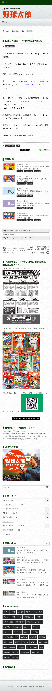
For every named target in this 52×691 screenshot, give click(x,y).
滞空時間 (12, 647)
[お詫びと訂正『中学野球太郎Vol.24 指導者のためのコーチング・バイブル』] (9, 206)
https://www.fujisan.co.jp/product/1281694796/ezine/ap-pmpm (24, 434)
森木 (40, 642)
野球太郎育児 (7, 534)
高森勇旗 (15, 657)
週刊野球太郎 (7, 517)
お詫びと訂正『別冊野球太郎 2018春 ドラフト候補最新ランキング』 (14, 250)
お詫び (8, 146)
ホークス (27, 627)
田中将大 (21, 647)
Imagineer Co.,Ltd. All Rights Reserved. (33, 686)
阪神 (33, 652)
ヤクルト (36, 627)
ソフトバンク (16, 617)
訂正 (17, 146)
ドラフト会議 (8, 622)
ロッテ (26, 632)
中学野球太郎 (9, 46)
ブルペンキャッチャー (34, 622)
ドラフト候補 (19, 622)
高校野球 (7, 657)
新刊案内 (37, 171)
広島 (10, 642)
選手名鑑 (7, 652)
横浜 (5, 647)
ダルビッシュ (28, 617)
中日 (16, 637)
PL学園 (12, 612)
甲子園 (29, 647)
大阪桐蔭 (33, 637)
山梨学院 (42, 637)
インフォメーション (9, 504)
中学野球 (19, 171)
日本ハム (25, 642)
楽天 (45, 642)
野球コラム (6, 521)
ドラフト (39, 617)
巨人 (5, 642)
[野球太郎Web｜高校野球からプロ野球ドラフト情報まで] (17, 10)
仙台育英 (24, 637)
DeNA (6, 612)
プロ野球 (7, 627)
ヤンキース (7, 632)
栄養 (13, 146)
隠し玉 (39, 652)
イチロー (28, 612)
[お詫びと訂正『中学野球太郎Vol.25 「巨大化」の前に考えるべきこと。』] (9, 194)
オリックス (38, 612)
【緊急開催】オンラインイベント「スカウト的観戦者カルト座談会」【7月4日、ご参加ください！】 (26, 585)
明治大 (33, 642)
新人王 (17, 642)
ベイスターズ (16, 627)
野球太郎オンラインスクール (12, 526)
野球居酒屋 (25, 652)
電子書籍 (37, 220)
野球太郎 (15, 652)
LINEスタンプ (7, 500)
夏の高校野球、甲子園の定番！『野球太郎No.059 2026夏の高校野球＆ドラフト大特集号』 (25, 572)
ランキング (17, 632)
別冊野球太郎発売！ (9, 509)
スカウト (7, 617)
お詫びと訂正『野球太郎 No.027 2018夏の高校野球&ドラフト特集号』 (38, 250)
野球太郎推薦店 (8, 530)
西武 (35, 647)
